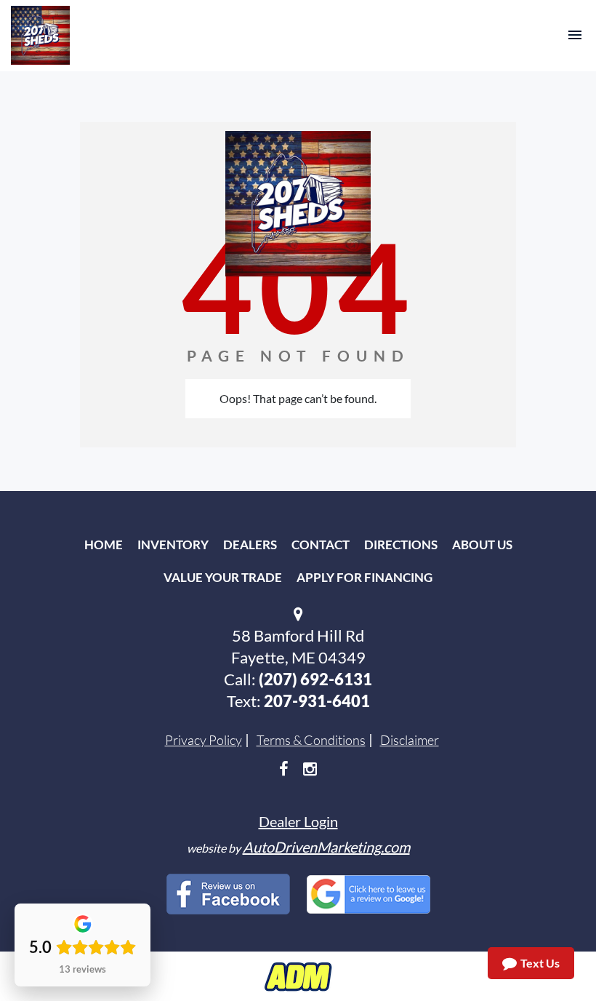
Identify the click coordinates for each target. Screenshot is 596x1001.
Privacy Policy (203, 740)
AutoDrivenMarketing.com (326, 847)
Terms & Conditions (311, 740)
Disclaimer (409, 740)
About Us (482, 544)
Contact (320, 544)
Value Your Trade (223, 577)
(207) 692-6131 (315, 679)
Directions (401, 544)
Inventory (173, 544)
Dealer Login (298, 821)
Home (103, 544)
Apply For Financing (364, 577)
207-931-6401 (317, 701)
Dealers (250, 544)
